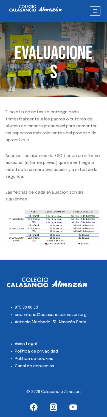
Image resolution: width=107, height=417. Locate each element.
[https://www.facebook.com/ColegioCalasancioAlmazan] (33, 407)
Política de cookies (34, 359)
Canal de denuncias (34, 366)
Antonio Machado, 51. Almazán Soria (50, 322)
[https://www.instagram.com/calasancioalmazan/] (53, 407)
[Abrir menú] (95, 10)
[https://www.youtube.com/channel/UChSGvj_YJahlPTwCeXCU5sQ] (73, 407)
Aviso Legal (26, 344)
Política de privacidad (36, 351)
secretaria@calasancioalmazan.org (51, 315)
